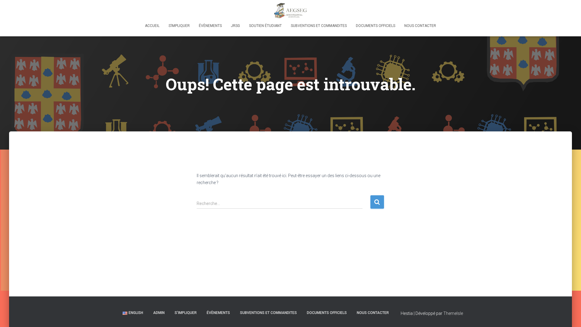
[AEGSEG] (290, 10)
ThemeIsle (453, 313)
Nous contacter (420, 26)
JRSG (235, 26)
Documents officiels (375, 26)
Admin (159, 313)
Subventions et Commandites (319, 26)
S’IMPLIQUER (179, 26)
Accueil (152, 26)
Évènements (210, 26)
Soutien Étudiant (265, 26)
